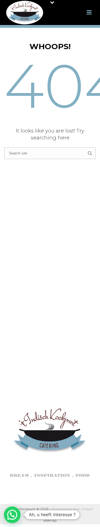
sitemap (50, 520)
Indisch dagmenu (50, 259)
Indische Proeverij (50, 296)
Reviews (50, 305)
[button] (12, 514)
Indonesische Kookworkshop (50, 286)
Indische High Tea (50, 268)
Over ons (50, 240)
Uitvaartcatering (50, 277)
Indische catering (50, 250)
